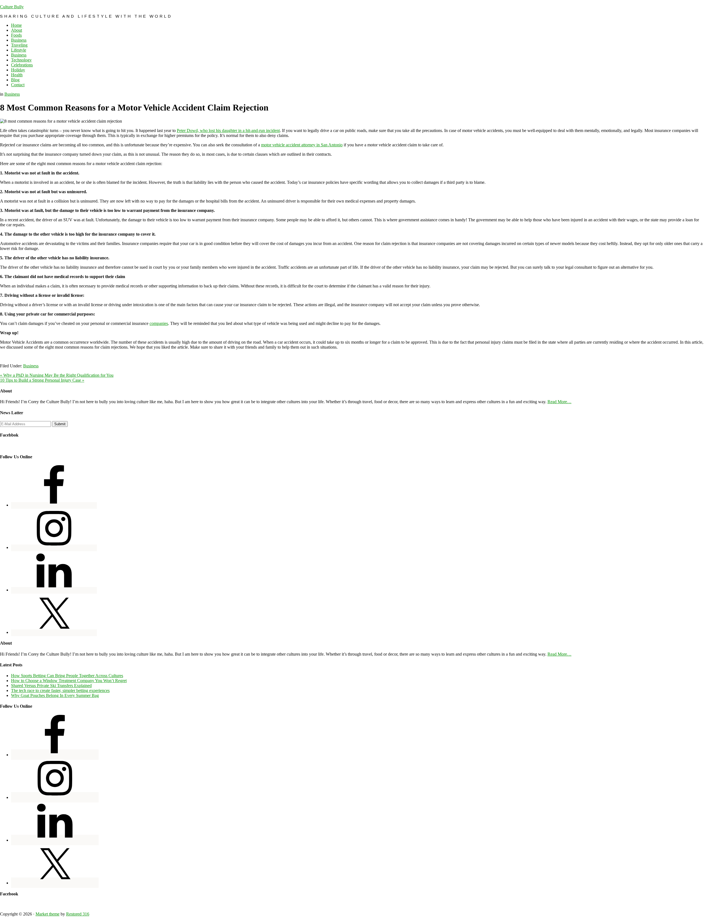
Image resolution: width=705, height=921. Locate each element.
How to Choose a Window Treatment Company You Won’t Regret (69, 680)
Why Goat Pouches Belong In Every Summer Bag (55, 695)
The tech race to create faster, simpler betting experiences (60, 690)
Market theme (47, 914)
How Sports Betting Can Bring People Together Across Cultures (67, 675)
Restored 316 (77, 914)
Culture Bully (12, 6)
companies (159, 323)
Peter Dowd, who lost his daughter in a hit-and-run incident (228, 130)
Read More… (559, 401)
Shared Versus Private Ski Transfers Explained (51, 685)
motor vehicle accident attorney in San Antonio (302, 144)
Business (12, 94)
